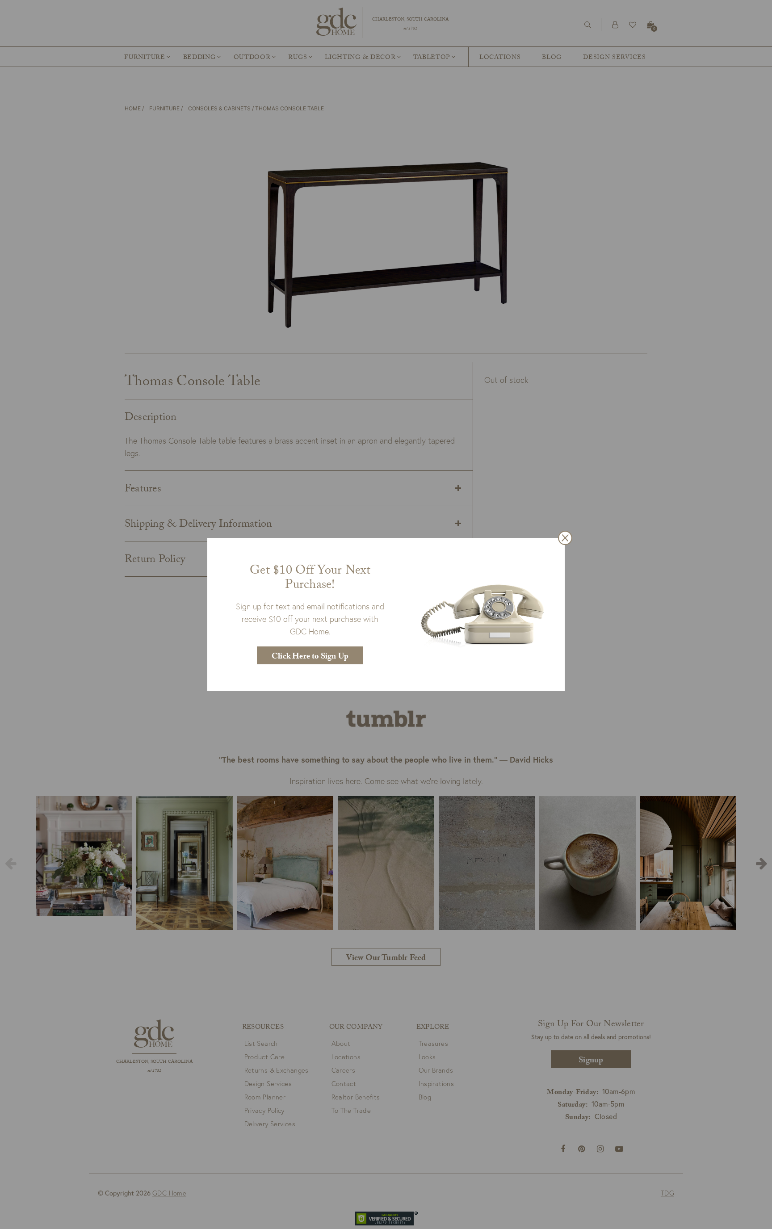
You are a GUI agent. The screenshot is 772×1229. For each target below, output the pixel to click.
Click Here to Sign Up (310, 657)
